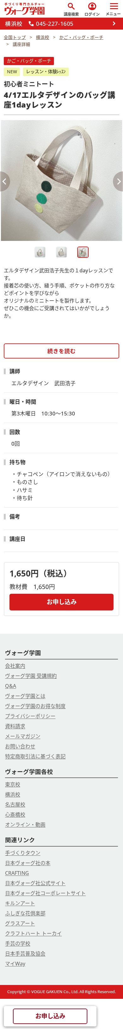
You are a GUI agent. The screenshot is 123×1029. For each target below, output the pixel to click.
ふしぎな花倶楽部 (25, 913)
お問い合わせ (20, 746)
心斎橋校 (15, 814)
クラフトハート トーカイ (33, 933)
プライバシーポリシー (30, 716)
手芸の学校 (17, 943)
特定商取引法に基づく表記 (35, 756)
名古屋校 (15, 804)
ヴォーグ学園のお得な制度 (35, 706)
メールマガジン (22, 736)
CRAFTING (17, 873)
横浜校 (12, 794)
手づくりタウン (22, 852)
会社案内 (15, 665)
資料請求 (15, 726)
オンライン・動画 (25, 824)
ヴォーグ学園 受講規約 (31, 675)
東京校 (12, 784)
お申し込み (62, 602)
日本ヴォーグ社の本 (27, 862)
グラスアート (20, 923)
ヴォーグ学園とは (25, 695)
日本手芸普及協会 (25, 953)
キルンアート (20, 903)
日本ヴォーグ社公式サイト (35, 883)
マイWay (15, 963)
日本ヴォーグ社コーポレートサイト (45, 893)
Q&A (10, 685)
